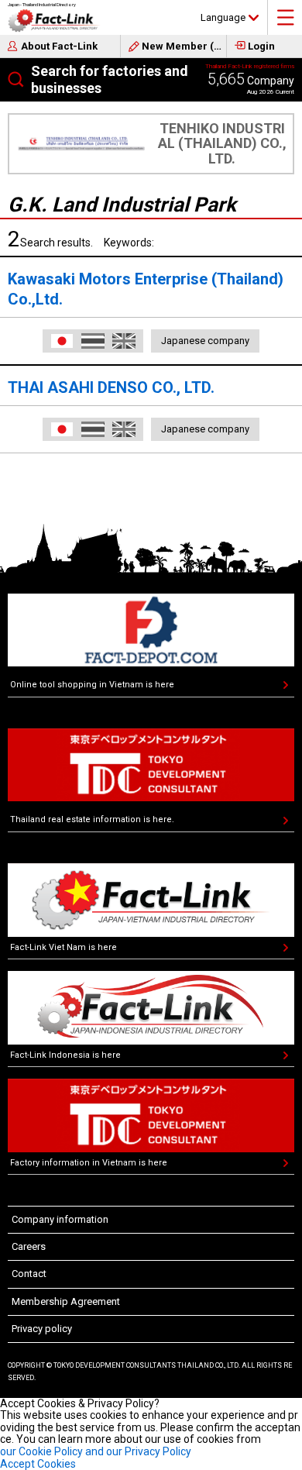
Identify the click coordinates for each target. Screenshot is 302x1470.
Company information (60, 1219)
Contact (29, 1273)
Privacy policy (42, 1328)
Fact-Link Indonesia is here (65, 1055)
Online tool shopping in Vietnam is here (92, 685)
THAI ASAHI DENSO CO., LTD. (111, 387)
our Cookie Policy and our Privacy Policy (95, 1451)
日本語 (62, 341)
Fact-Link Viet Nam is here (63, 947)
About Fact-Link (59, 46)
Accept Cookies (38, 1464)
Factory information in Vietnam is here (88, 1163)
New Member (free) (184, 46)
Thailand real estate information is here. (92, 819)
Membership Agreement (66, 1301)
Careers (29, 1246)
